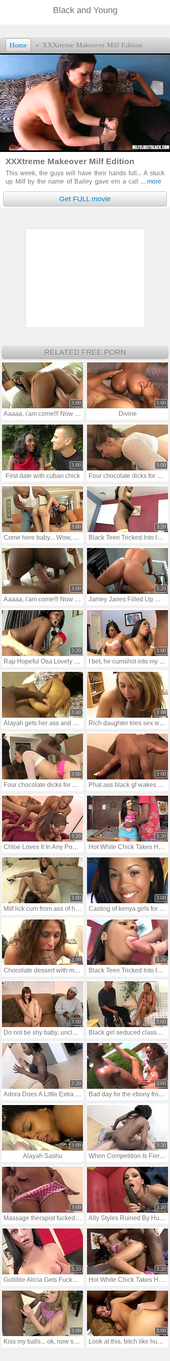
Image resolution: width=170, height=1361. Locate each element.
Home (18, 45)
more (151, 181)
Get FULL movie (85, 199)
